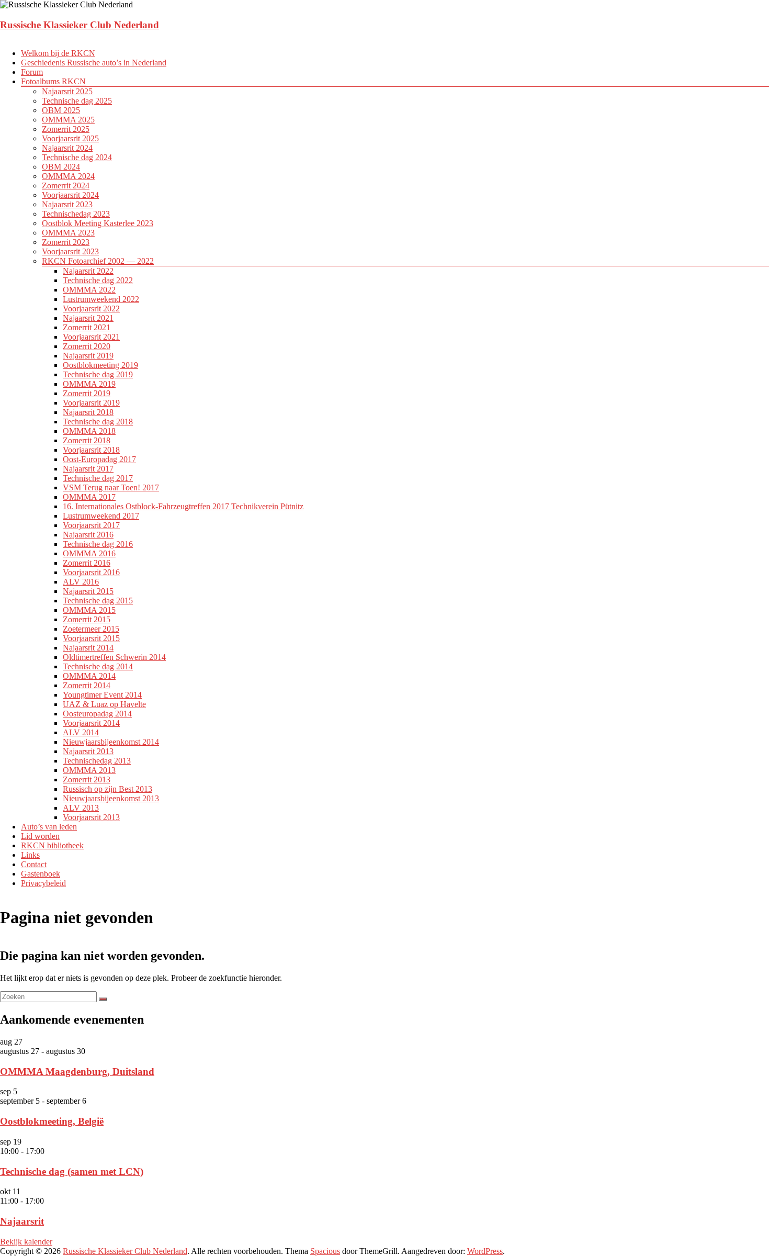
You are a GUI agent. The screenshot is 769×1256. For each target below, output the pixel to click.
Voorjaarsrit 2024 (70, 194)
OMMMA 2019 (89, 383)
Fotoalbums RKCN (53, 81)
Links (30, 854)
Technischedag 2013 (97, 760)
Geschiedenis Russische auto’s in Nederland (93, 62)
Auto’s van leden (49, 826)
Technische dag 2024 (77, 157)
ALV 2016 (81, 581)
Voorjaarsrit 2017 (91, 525)
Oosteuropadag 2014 (97, 713)
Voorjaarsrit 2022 (91, 308)
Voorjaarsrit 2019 (91, 402)
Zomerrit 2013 (86, 779)
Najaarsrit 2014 (88, 647)
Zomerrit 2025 (65, 129)
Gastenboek (40, 873)
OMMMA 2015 (89, 609)
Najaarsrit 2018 (88, 412)
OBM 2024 (61, 166)
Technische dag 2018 (98, 421)
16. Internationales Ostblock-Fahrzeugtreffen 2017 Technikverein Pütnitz (183, 506)
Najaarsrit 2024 (67, 147)
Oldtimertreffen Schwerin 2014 (114, 657)
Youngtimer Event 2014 (102, 694)
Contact (34, 864)
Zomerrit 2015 (86, 619)
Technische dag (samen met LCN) (71, 1171)
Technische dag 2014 (98, 666)
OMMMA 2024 (68, 176)
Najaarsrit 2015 (88, 591)
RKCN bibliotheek (52, 845)
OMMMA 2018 (89, 431)
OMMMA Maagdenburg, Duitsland (77, 1071)
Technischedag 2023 (76, 213)
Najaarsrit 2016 (88, 534)
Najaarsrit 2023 (67, 204)
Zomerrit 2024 (65, 185)
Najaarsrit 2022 (88, 270)
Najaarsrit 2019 (88, 355)
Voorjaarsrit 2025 (70, 138)
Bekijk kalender (26, 1241)
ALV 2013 (81, 807)
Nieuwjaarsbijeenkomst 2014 (111, 741)
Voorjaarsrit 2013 (91, 817)
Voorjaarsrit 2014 (91, 723)
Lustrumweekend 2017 (101, 515)
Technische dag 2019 (98, 374)
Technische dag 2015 (98, 600)
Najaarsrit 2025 (67, 91)
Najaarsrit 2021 (88, 317)
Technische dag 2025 (77, 100)
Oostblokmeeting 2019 (100, 365)
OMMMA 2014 (89, 675)
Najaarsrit (22, 1221)
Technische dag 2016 (98, 544)
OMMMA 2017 (89, 496)
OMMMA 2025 (68, 119)
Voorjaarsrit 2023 (70, 251)
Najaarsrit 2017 (88, 468)
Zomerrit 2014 (86, 685)
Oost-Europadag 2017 (99, 459)
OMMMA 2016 (89, 553)
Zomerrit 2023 (65, 242)
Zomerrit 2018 (86, 440)
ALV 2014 (81, 732)
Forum (32, 72)
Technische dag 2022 (98, 280)
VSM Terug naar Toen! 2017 (111, 487)
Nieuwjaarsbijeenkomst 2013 (111, 798)
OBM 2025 (61, 110)
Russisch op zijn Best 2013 (107, 788)
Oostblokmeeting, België (52, 1121)
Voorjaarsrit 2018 (91, 449)
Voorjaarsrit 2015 (91, 638)
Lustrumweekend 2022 (101, 299)
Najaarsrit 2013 (88, 751)
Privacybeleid (43, 883)
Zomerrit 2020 (86, 346)
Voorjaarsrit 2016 (91, 572)
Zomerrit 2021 (86, 327)
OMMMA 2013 (89, 770)
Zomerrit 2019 (86, 393)
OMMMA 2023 (68, 232)
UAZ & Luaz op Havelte (104, 704)
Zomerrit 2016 (86, 562)
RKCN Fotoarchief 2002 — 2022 (98, 260)
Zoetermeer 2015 (91, 628)
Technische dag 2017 (98, 478)
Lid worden (40, 836)
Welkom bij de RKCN (58, 53)
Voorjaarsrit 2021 (91, 336)
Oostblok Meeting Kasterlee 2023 (97, 223)
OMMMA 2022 (89, 289)
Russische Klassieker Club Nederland (79, 24)
